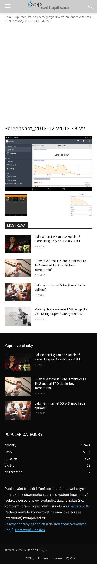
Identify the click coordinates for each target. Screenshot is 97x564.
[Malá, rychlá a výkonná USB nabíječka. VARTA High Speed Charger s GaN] (18, 316)
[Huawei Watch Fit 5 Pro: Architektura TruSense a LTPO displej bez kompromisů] (18, 268)
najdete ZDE (79, 506)
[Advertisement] (48, 74)
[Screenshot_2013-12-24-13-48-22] (48, 163)
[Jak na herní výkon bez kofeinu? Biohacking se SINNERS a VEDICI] (18, 244)
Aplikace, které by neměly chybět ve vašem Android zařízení (53, 17)
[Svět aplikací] (48, 5)
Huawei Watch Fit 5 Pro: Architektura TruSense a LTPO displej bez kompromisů (60, 265)
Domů (8, 17)
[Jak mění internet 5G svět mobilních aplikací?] (18, 292)
